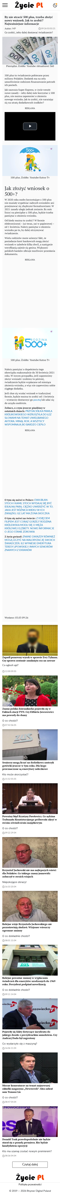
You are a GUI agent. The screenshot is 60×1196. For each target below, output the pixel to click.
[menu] (5, 5)
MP (14, 29)
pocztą (37, 400)
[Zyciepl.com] (29, 5)
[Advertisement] (30, 293)
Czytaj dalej (30, 1164)
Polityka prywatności (30, 1184)
